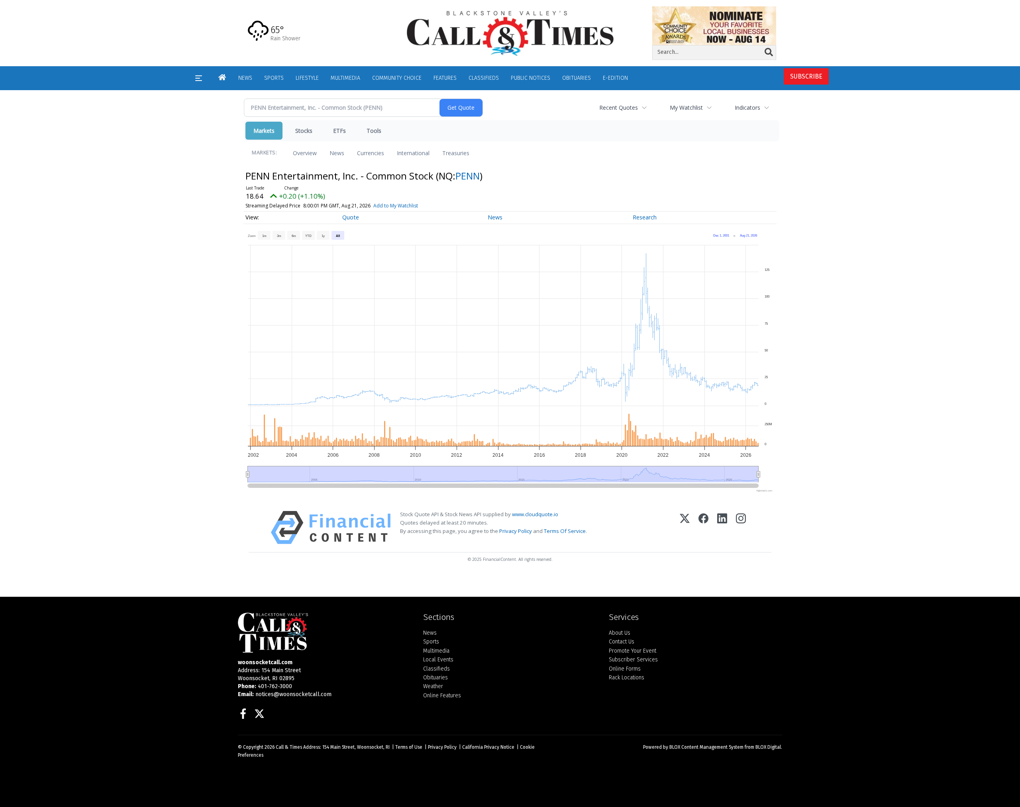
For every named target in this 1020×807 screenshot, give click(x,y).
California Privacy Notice (488, 747)
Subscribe (806, 76)
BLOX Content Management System (706, 747)
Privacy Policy (515, 531)
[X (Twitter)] (685, 527)
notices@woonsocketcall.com (293, 694)
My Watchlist (686, 107)
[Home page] (510, 32)
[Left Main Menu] (198, 78)
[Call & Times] (324, 633)
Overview (305, 153)
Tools (374, 130)
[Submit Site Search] (769, 52)
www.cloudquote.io (535, 514)
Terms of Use (408, 747)
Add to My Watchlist (395, 205)
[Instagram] (741, 527)
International (413, 153)
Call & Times (289, 747)
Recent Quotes (618, 107)
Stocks (303, 130)
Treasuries (455, 153)
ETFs (339, 130)
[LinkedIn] (722, 527)
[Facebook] (703, 527)
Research (645, 217)
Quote (350, 217)
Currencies (370, 153)
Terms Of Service (565, 531)
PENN (467, 175)
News (337, 153)
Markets (264, 130)
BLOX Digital (768, 747)
